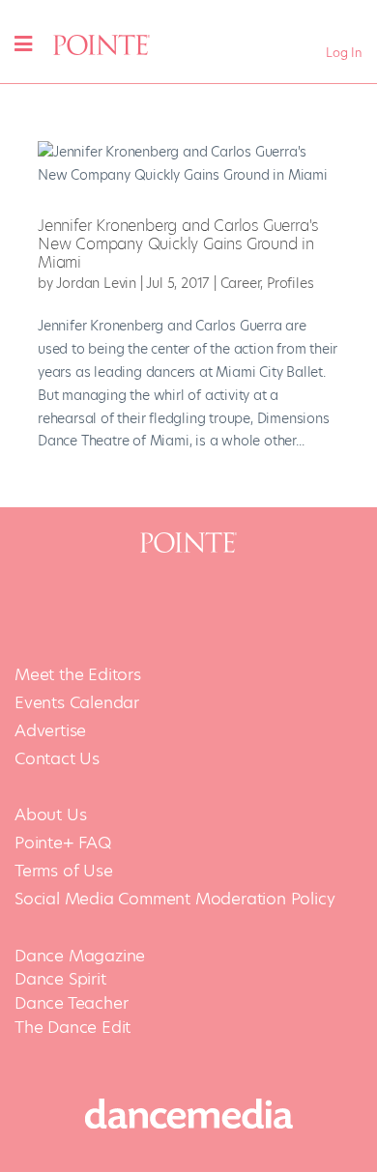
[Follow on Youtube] (213, 606)
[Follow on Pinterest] (264, 606)
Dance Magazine (79, 955)
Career (240, 283)
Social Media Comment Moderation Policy (174, 899)
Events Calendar (76, 703)
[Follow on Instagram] (163, 606)
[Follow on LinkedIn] (314, 606)
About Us (50, 815)
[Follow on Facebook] (63, 606)
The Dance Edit (72, 1027)
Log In (344, 52)
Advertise (50, 731)
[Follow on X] (113, 606)
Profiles (290, 283)
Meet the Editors (77, 675)
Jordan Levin (96, 283)
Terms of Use (63, 871)
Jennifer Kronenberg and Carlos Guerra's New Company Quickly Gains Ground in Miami (178, 243)
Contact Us (57, 759)
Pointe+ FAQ (62, 843)
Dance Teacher (71, 1003)
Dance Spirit (60, 978)
